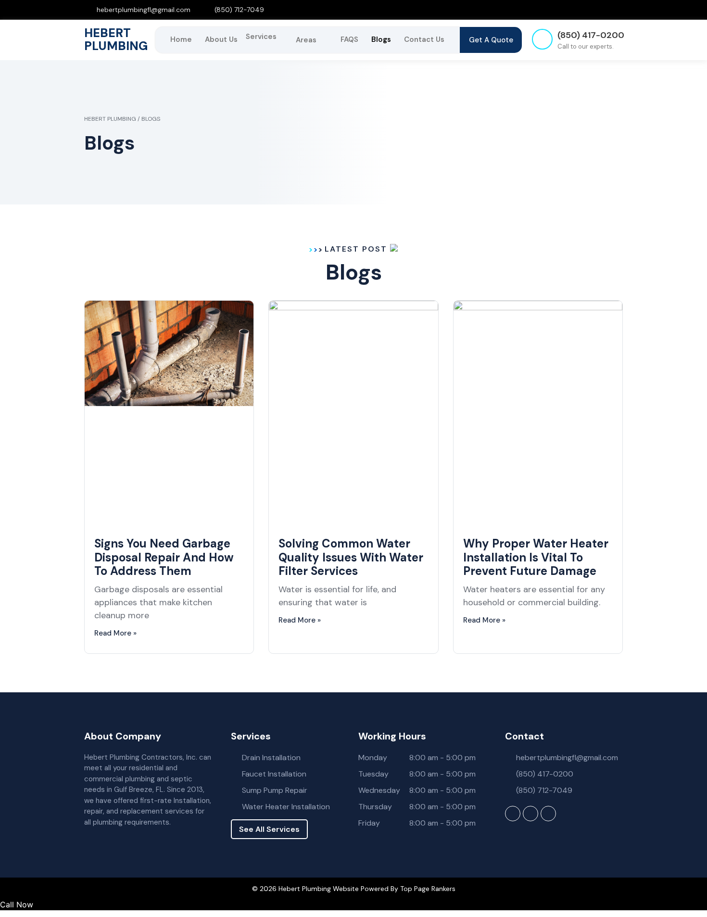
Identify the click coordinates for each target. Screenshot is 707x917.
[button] (267, 36)
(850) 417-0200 (590, 35)
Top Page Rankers (427, 888)
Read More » (115, 633)
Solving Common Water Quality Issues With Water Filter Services (350, 557)
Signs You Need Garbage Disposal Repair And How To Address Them (164, 557)
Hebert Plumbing (116, 39)
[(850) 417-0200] (542, 39)
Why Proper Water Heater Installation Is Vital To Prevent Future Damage (535, 557)
